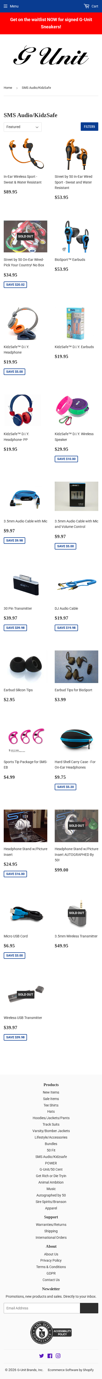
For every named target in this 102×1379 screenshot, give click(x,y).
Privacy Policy (51, 1260)
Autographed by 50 (51, 1195)
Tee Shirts (51, 1105)
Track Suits (51, 1124)
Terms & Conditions (51, 1267)
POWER (51, 1163)
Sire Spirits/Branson (51, 1202)
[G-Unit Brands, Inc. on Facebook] (49, 1357)
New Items (51, 1092)
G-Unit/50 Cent (51, 1169)
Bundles (51, 1144)
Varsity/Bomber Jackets (51, 1131)
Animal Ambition (51, 1182)
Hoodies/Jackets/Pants (51, 1118)
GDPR (51, 1273)
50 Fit (51, 1150)
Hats (51, 1111)
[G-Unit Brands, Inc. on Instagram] (58, 1357)
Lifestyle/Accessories (51, 1137)
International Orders (51, 1238)
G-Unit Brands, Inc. (30, 1370)
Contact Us (51, 1280)
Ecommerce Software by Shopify (71, 1370)
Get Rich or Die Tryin (51, 1176)
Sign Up (89, 1308)
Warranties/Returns (51, 1225)
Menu (14, 6)
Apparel (51, 1208)
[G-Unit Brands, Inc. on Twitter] (41, 1357)
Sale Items (51, 1099)
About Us (51, 1254)
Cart (94, 6)
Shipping (51, 1231)
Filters (89, 127)
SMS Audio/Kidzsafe (51, 1157)
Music (51, 1189)
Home (8, 88)
